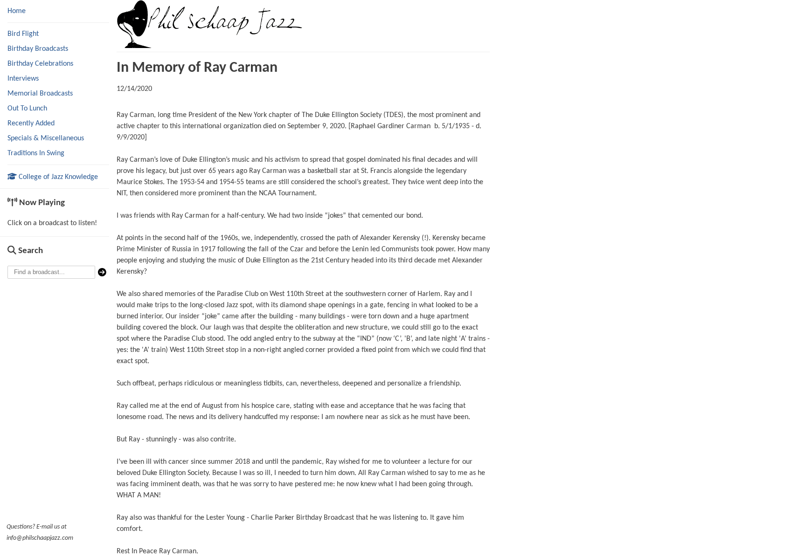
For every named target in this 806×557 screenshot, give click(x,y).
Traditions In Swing (35, 153)
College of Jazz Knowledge (57, 177)
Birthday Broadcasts (37, 49)
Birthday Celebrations (40, 64)
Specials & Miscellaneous (45, 138)
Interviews (23, 79)
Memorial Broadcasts (40, 93)
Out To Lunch (27, 108)
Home (16, 11)
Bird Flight (23, 34)
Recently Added (31, 123)
